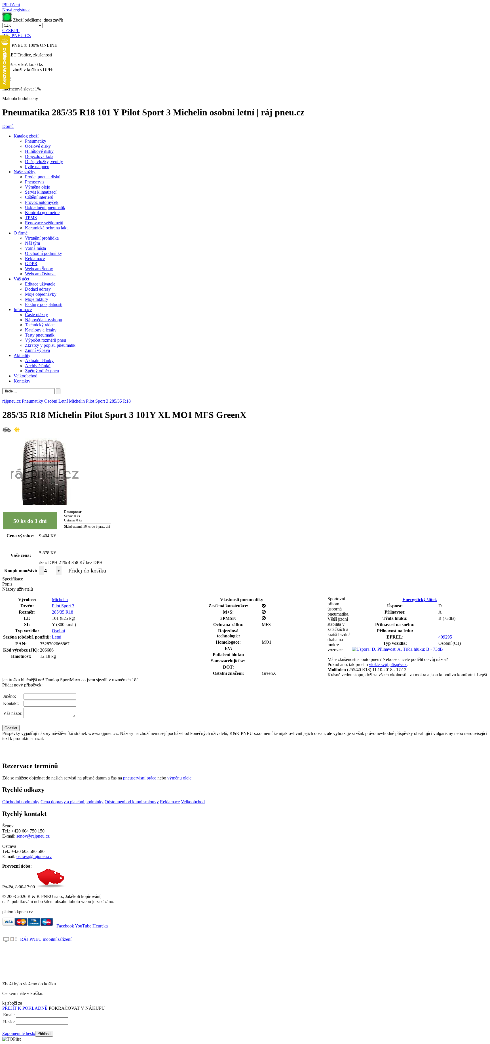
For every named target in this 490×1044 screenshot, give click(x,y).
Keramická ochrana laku (47, 227)
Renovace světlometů (44, 222)
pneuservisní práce (139, 777)
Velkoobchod (25, 375)
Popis (7, 584)
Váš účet (21, 278)
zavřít (58, 20)
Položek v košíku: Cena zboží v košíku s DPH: (27, 67)
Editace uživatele (40, 284)
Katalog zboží (26, 136)
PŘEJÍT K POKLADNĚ (25, 1008)
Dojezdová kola (39, 156)
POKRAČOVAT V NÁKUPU (77, 1008)
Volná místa (35, 248)
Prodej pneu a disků (42, 176)
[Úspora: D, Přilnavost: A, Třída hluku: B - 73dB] (397, 649)
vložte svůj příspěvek (388, 664)
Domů (8, 126)
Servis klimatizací (40, 192)
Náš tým (32, 243)
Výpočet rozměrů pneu (45, 340)
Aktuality (22, 355)
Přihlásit (44, 1034)
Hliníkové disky (39, 151)
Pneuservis (34, 181)
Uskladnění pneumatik (45, 207)
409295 (445, 637)
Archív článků (37, 365)
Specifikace (12, 578)
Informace (23, 309)
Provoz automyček (41, 202)
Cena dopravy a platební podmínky (72, 801)
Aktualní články (39, 360)
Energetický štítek (419, 599)
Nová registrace (16, 9)
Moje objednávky (40, 294)
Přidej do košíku (87, 570)
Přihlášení (11, 4)
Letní (56, 637)
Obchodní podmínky (43, 253)
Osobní (58, 630)
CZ (5, 30)
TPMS (31, 217)
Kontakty (22, 381)
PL (17, 30)
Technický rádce (39, 324)
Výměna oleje (37, 187)
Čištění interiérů (39, 197)
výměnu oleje (179, 777)
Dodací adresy (38, 289)
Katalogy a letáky (40, 329)
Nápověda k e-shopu (43, 319)
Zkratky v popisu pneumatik (50, 345)
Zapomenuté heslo (18, 1033)
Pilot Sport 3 (63, 605)
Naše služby (24, 171)
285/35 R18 (62, 612)
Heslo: (9, 1021)
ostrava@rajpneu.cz (34, 856)
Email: (9, 1014)
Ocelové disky (38, 146)
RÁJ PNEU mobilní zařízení (45, 939)
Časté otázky (36, 314)
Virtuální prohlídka (42, 238)
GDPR (31, 263)
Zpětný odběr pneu (42, 370)
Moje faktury (36, 299)
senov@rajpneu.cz (33, 836)
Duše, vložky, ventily (44, 161)
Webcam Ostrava (40, 273)
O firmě (21, 233)
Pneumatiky (35, 141)
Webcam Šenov (39, 268)
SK (11, 30)
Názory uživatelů (17, 589)
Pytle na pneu (37, 166)
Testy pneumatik (39, 335)
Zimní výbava (37, 350)
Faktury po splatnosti (43, 304)
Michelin (60, 599)
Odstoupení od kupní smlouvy (132, 801)
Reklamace (35, 258)
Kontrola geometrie (42, 212)
